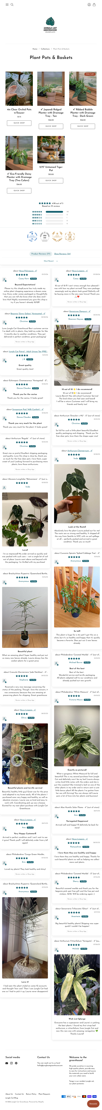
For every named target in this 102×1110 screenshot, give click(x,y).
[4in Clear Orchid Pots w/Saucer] (19, 89)
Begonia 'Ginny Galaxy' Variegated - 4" (28, 314)
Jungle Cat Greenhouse (19, 1102)
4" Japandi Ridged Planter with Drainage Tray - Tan (51, 112)
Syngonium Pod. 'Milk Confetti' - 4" (28, 410)
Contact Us (19, 1094)
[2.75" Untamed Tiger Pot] (51, 149)
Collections (45, 49)
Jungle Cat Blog (11, 1098)
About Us (9, 1094)
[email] (6, 1064)
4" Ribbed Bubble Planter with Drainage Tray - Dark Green (82, 112)
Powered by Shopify (36, 1102)
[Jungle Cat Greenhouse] (51, 25)
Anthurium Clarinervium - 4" (79, 451)
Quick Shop (19, 123)
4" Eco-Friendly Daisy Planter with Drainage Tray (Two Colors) (19, 177)
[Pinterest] (16, 1064)
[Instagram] (11, 1064)
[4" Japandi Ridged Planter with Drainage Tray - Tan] (51, 89)
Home (35, 49)
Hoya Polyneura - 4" (28, 271)
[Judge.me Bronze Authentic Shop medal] (57, 237)
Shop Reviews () (62, 254)
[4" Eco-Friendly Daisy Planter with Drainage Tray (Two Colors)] (19, 153)
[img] (51, 203)
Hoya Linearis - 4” (80, 271)
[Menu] (7, 4)
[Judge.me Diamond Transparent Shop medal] (32, 237)
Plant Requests (44, 1094)
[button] (37, 212)
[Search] (12, 4)
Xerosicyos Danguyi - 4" (80, 311)
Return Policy (31, 1094)
